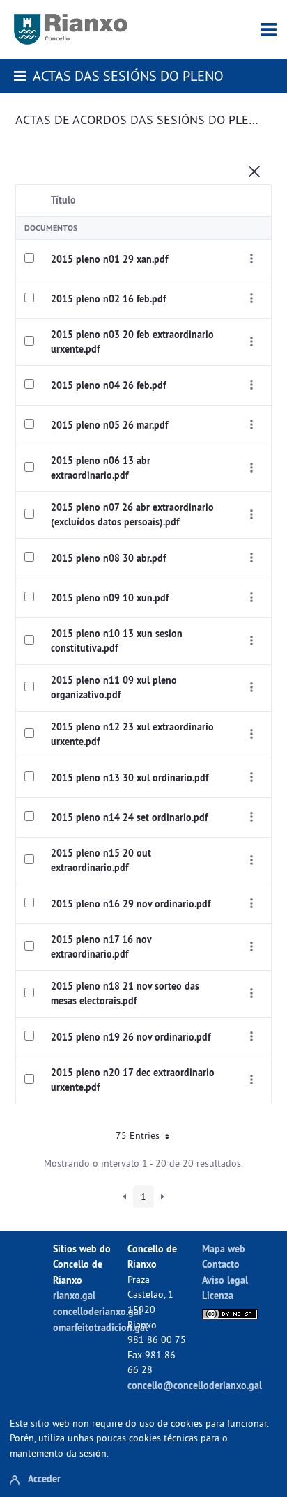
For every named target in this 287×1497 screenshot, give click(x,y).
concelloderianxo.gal (97, 1311)
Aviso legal (225, 1280)
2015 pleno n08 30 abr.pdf (108, 558)
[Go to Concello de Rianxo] (70, 29)
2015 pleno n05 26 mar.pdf (109, 425)
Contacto (221, 1263)
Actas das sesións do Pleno (128, 75)
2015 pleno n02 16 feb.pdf (108, 299)
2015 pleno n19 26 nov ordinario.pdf (130, 1037)
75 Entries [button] (139, 1135)
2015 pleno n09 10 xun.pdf (110, 598)
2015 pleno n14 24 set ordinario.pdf (129, 817)
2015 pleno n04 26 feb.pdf (108, 385)
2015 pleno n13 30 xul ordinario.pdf (129, 777)
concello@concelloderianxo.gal (194, 1385)
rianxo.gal (74, 1295)
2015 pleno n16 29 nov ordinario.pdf (130, 904)
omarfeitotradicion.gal (100, 1327)
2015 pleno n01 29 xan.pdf (109, 259)
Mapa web (223, 1248)
